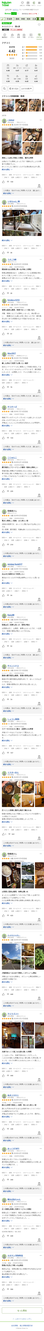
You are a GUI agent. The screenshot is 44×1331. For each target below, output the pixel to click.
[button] (8, 105)
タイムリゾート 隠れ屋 (11, 26)
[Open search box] (4, 88)
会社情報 (14, 1325)
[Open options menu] (40, 120)
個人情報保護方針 (26, 1325)
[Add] (39, 24)
